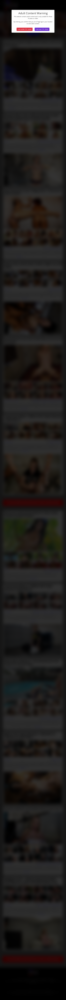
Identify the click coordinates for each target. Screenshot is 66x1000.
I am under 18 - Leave (24, 29)
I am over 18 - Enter (42, 29)
